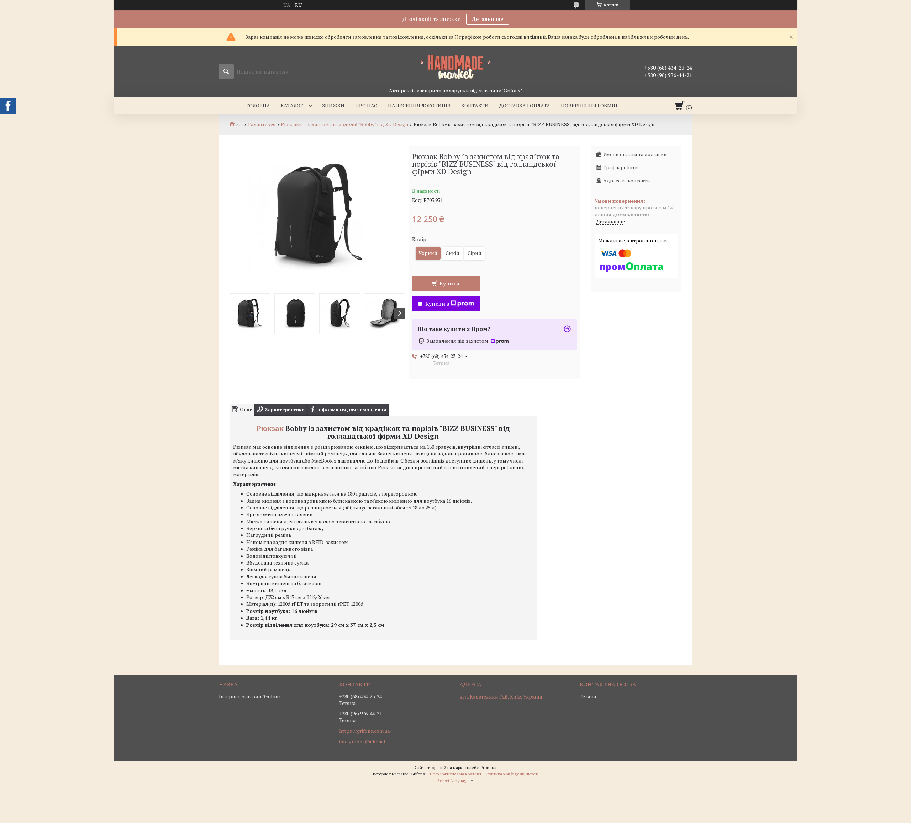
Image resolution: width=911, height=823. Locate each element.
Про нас (366, 105)
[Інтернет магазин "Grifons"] (455, 66)
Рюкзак (270, 428)
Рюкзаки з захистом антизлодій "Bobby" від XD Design (344, 124)
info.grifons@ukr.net (362, 741)
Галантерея (262, 124)
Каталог (292, 105)
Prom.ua (488, 767)
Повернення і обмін (589, 105)
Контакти (475, 105)
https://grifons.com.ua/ (365, 731)
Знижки (333, 105)
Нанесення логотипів (419, 105)
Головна (258, 105)
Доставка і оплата (524, 105)
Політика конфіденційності (511, 773)
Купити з (437, 304)
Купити (449, 283)
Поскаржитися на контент (455, 773)
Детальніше (487, 19)
